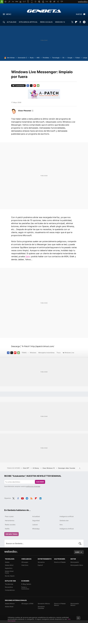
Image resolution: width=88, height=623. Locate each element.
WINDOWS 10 (60, 22)
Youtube (22, 498)
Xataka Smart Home (9, 572)
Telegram (84, 22)
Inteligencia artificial (67, 516)
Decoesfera (9, 587)
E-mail (38, 85)
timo (61, 524)
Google (70, 57)
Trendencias (9, 584)
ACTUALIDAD (11, 22)
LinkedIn (40, 498)
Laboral (35, 524)
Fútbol (77, 57)
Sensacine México (44, 603)
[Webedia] (11, 551)
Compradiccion (10, 590)
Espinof (40, 565)
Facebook (80, 22)
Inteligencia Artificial (67, 529)
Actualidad (36, 516)
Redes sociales (10, 524)
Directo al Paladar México (60, 604)
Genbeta (44, 11)
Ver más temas (11, 534)
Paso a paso (9, 516)
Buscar (80, 543)
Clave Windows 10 (48, 468)
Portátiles (46, 57)
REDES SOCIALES (46, 22)
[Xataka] (1, 1)
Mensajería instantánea (46, 352)
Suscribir (40, 482)
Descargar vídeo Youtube (66, 468)
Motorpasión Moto (77, 565)
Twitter (72, 22)
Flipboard (76, 22)
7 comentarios (19, 85)
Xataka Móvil (9, 565)
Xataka (7, 562)
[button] (25, 110)
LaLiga (85, 57)
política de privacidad (33, 486)
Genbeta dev (64, 520)
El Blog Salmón (26, 584)
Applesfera (8, 568)
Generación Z (22, 57)
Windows (33, 352)
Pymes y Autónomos (25, 588)
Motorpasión (75, 562)
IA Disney (36, 468)
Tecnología (55, 57)
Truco (59, 352)
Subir (77, 552)
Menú (8, 14)
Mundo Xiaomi (9, 576)
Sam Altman (11, 57)
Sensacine (41, 562)
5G (63, 57)
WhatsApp (36, 529)
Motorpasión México (75, 604)
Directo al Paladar (60, 562)
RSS (31, 498)
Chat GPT (26, 468)
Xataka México (10, 603)
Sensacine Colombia (41, 607)
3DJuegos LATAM (27, 603)
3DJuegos (24, 562)
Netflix (7, 529)
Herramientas (9, 520)
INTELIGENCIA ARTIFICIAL (28, 22)
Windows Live (69, 352)
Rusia (31, 57)
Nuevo (79, 14)
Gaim (27, 256)
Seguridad (36, 520)
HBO (38, 57)
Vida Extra (24, 565)
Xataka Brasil (9, 606)
